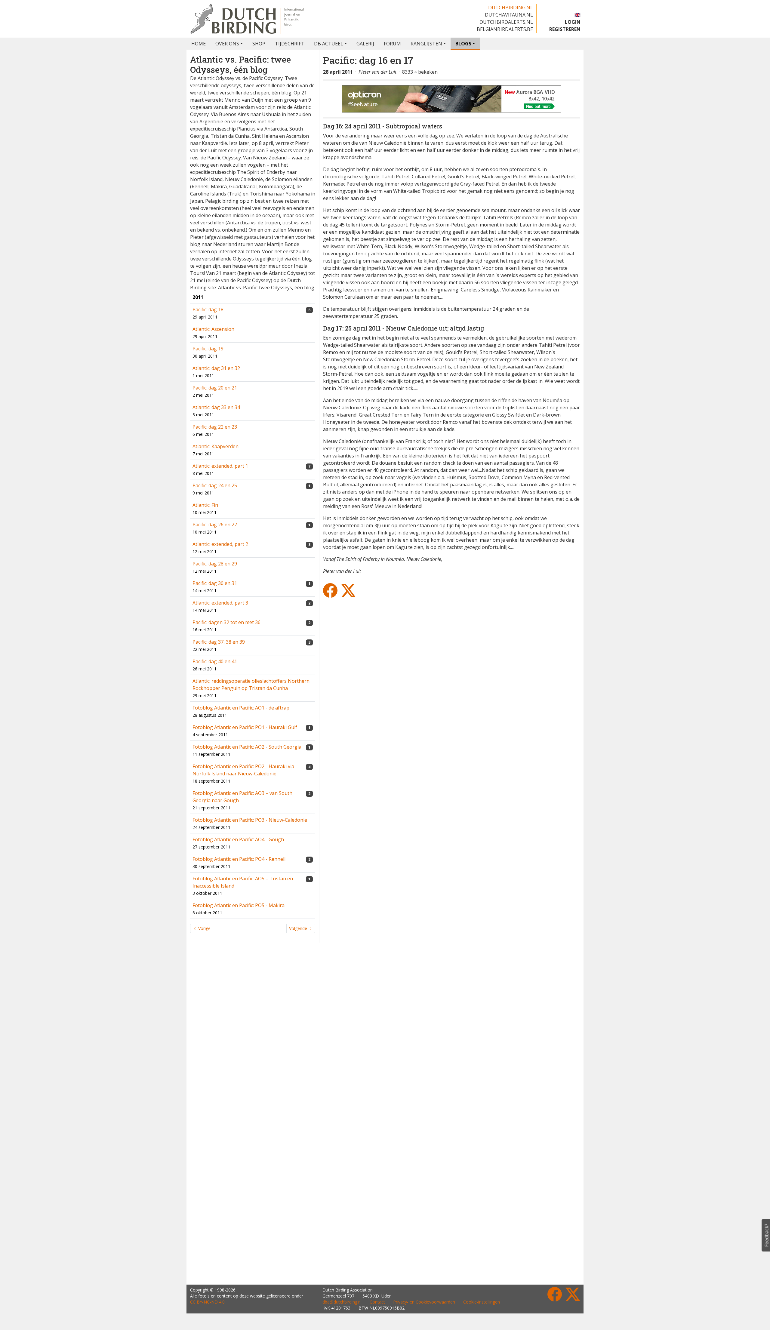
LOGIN (573, 22)
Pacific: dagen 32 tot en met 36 (226, 622)
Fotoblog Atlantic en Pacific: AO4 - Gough (238, 839)
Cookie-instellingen (481, 1302)
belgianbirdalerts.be (505, 29)
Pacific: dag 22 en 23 (214, 426)
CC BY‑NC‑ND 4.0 (207, 1302)
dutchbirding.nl (510, 7)
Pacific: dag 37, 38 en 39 (218, 642)
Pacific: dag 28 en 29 (214, 563)
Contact (377, 1302)
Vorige (204, 928)
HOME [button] (198, 43)
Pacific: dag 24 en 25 (214, 485)
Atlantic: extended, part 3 (220, 602)
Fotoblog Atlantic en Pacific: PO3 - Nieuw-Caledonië (249, 820)
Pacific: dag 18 (207, 309)
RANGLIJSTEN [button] (426, 43)
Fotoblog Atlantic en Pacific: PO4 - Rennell (238, 859)
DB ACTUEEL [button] (328, 43)
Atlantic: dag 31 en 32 (216, 368)
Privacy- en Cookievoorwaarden (424, 1302)
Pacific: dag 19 (207, 348)
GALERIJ (365, 43)
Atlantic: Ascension (213, 329)
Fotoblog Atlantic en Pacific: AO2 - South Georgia (246, 747)
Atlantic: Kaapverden (215, 446)
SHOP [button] (258, 43)
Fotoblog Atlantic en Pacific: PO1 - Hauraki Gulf (244, 727)
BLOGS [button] (463, 43)
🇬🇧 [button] (577, 14)
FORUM (392, 43)
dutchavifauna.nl (509, 14)
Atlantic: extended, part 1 (220, 466)
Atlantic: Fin (205, 505)
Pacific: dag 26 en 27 (214, 524)
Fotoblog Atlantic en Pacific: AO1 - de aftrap (240, 707)
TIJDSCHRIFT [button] (289, 43)
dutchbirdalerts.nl (506, 22)
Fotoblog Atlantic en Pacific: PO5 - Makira (238, 905)
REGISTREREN (565, 29)
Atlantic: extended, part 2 (220, 544)
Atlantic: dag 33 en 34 (216, 407)
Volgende (298, 928)
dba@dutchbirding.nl (342, 1302)
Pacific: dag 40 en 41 (214, 661)
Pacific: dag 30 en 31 (214, 583)
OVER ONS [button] (227, 43)
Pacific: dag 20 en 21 (214, 387)
